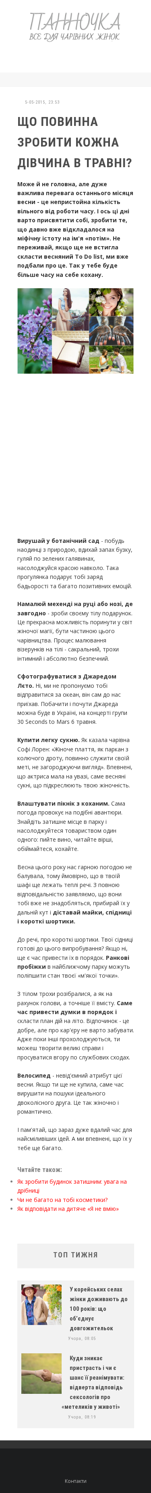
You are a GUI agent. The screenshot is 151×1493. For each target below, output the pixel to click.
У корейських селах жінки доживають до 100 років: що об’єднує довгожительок (99, 1309)
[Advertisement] (82, 56)
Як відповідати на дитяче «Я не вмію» (68, 1208)
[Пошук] (132, 79)
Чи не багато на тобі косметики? (62, 1200)
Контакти (76, 1481)
